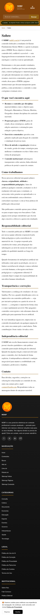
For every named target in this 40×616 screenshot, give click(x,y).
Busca (4, 460)
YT (20, 438)
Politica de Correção (8, 557)
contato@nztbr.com (9, 387)
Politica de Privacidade (9, 561)
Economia (5, 511)
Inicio (3, 28)
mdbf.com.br (14, 40)
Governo (5, 527)
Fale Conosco (6, 592)
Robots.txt (5, 472)
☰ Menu (32, 7)
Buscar (34, 17)
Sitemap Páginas (7, 480)
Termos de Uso (7, 573)
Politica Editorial (7, 595)
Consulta (5, 499)
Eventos (4, 523)
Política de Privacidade (14, 607)
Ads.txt (4, 464)
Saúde (4, 534)
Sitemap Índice (7, 476)
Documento (5, 507)
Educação (5, 515)
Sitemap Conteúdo (8, 484)
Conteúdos (5, 456)
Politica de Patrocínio (9, 565)
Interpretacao (6, 531)
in (15, 438)
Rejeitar (7, 612)
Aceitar (17, 612)
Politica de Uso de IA (9, 553)
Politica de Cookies (8, 569)
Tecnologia (5, 539)
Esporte (4, 519)
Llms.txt (4, 468)
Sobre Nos (5, 587)
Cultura (4, 503)
